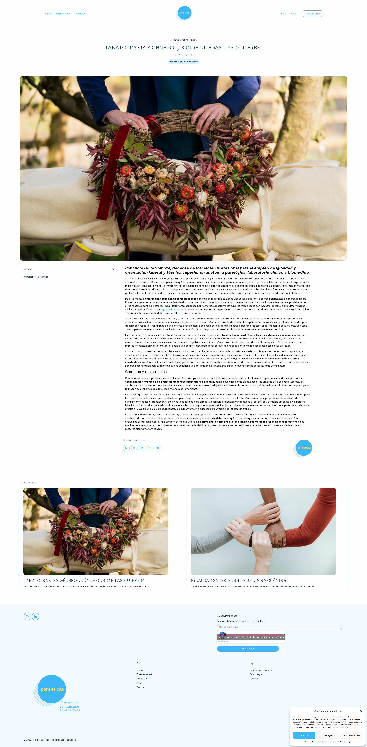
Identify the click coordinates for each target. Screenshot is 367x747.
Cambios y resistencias (36, 276)
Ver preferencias (351, 735)
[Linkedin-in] (35, 616)
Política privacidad (261, 670)
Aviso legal (346, 742)
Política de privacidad (331, 742)
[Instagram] (27, 616)
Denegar (328, 735)
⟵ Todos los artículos (183, 40)
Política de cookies (313, 742)
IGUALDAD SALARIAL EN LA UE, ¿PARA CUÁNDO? (239, 580)
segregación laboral (172, 309)
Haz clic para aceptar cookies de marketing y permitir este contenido (251, 637)
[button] (361, 711)
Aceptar (304, 735)
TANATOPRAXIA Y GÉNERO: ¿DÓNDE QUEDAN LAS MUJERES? (83, 580)
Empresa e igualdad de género (183, 61)
